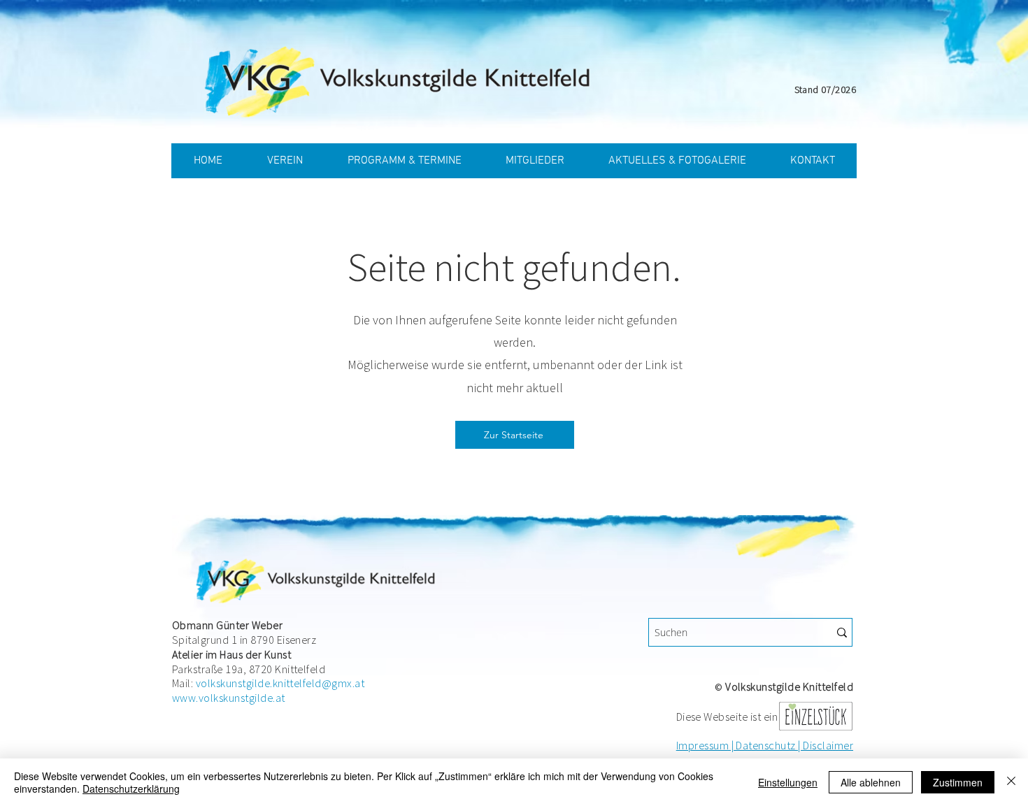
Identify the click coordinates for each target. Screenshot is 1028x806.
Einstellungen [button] (788, 782)
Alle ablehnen (871, 782)
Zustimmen (958, 782)
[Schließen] (1011, 782)
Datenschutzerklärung (131, 789)
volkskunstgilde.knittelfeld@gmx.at (280, 683)
